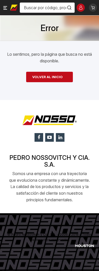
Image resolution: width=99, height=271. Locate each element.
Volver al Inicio (47, 77)
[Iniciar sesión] (81, 8)
